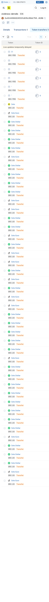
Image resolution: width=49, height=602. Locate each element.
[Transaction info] (4, 51)
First (29, 37)
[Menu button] (3, 7)
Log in (43, 8)
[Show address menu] (13, 22)
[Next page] (46, 37)
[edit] (3, 22)
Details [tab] (6, 30)
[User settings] (46, 2)
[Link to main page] (9, 8)
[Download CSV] (8, 37)
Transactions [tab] (21, 30)
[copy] (45, 18)
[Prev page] (36, 37)
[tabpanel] (24, 259)
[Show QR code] (8, 22)
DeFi (38, 2)
